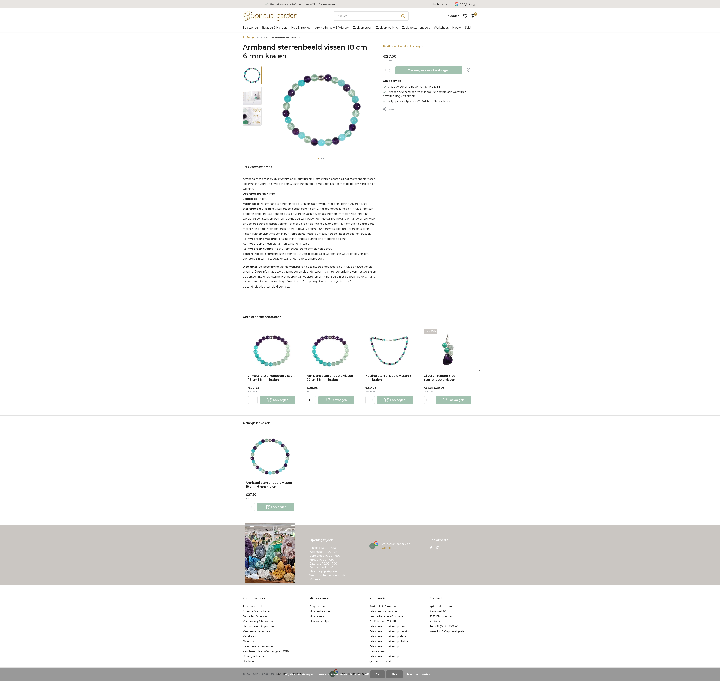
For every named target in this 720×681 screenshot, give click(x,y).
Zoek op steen (362, 27)
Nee (394, 674)
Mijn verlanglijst (319, 621)
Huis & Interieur (301, 27)
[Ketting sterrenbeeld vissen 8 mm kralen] (389, 350)
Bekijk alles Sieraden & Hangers (403, 46)
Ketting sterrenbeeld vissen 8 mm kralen (388, 377)
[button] (318, 158)
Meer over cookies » (419, 674)
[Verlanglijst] (465, 16)
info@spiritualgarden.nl (454, 631)
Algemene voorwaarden (258, 646)
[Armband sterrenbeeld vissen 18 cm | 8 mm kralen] (272, 350)
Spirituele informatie (382, 606)
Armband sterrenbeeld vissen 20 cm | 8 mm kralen (330, 377)
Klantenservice (441, 4)
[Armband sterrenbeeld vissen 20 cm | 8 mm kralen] (330, 350)
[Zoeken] (403, 16)
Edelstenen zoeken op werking (389, 631)
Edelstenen (250, 27)
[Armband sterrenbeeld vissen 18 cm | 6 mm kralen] (270, 456)
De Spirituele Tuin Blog (384, 621)
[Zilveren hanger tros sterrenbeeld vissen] (447, 350)
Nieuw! (456, 27)
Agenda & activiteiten (257, 611)
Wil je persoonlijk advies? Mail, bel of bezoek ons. (419, 101)
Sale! (468, 27)
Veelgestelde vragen (256, 631)
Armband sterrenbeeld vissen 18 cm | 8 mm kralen (271, 377)
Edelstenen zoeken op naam (388, 626)
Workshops (441, 27)
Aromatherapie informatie (386, 616)
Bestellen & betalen (255, 616)
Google (472, 4)
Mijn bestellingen (320, 611)
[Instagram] (437, 548)
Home (259, 37)
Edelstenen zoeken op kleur (387, 636)
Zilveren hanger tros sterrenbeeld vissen (439, 377)
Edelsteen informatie (383, 611)
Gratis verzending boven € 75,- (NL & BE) (414, 86)
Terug (250, 37)
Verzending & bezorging (259, 621)
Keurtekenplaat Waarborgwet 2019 (266, 651)
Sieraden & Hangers (274, 27)
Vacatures (249, 636)
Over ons (249, 641)
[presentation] (479, 371)
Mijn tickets (316, 616)
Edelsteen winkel (254, 606)
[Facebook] (430, 548)
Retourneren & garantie (258, 626)
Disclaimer (249, 661)
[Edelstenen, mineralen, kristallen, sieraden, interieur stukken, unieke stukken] (270, 15)
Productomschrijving (257, 166)
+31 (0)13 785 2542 (446, 626)
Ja (377, 674)
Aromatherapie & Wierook (332, 27)
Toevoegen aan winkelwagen (428, 70)
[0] (472, 16)
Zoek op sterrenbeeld (416, 27)
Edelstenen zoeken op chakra (388, 641)
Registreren (317, 606)
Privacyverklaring (254, 656)
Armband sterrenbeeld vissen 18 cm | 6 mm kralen (269, 484)
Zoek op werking (387, 27)
